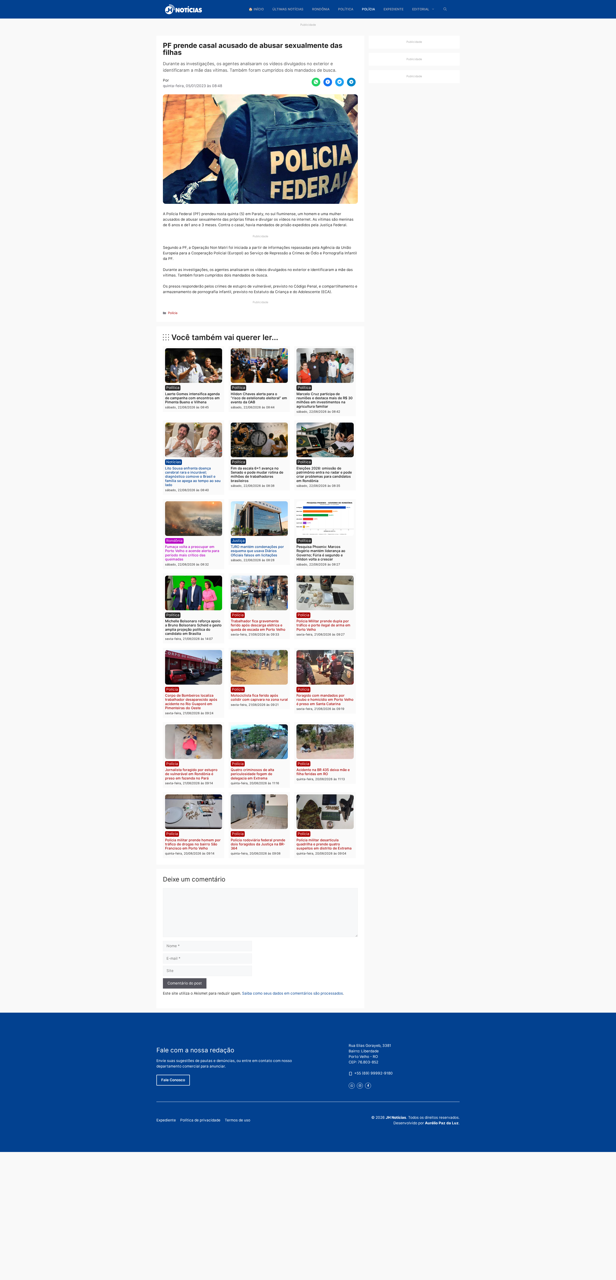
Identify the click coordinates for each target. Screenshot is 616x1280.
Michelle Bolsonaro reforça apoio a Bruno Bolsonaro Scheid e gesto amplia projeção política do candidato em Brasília (193, 627)
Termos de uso (237, 1120)
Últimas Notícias (287, 9)
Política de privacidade (200, 1120)
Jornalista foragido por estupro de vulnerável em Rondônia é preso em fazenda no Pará (191, 774)
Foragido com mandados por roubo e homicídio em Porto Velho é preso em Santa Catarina (324, 699)
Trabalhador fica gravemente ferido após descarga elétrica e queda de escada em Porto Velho (258, 625)
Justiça (238, 540)
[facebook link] (368, 1086)
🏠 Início (256, 9)
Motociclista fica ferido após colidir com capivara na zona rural (259, 697)
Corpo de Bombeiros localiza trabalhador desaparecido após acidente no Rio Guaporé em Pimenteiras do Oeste (191, 701)
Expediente (394, 9)
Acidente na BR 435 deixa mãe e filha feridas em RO (323, 772)
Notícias (173, 462)
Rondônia (320, 9)
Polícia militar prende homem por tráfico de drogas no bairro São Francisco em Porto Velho (193, 844)
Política (345, 9)
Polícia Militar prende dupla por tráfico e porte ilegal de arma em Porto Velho (323, 625)
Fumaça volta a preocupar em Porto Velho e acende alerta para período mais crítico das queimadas (192, 553)
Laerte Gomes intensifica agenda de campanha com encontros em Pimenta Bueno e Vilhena (192, 398)
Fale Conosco (173, 1080)
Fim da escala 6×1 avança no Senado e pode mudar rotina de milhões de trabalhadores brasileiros (257, 474)
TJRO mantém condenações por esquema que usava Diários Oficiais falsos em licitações (257, 551)
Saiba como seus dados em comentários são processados (292, 993)
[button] (445, 9)
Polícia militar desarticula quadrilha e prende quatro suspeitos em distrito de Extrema (324, 844)
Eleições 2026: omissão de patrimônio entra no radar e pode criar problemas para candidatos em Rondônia (324, 474)
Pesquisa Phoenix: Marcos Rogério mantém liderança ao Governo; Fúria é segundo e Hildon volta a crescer (320, 553)
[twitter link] (352, 1086)
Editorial (420, 9)
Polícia (368, 9)
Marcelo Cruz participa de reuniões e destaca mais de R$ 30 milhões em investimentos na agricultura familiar (324, 400)
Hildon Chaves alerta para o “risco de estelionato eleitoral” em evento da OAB (259, 398)
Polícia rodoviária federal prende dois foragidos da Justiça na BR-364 (258, 844)
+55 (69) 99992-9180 (373, 1073)
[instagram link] (360, 1086)
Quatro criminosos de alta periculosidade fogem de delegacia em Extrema (252, 774)
